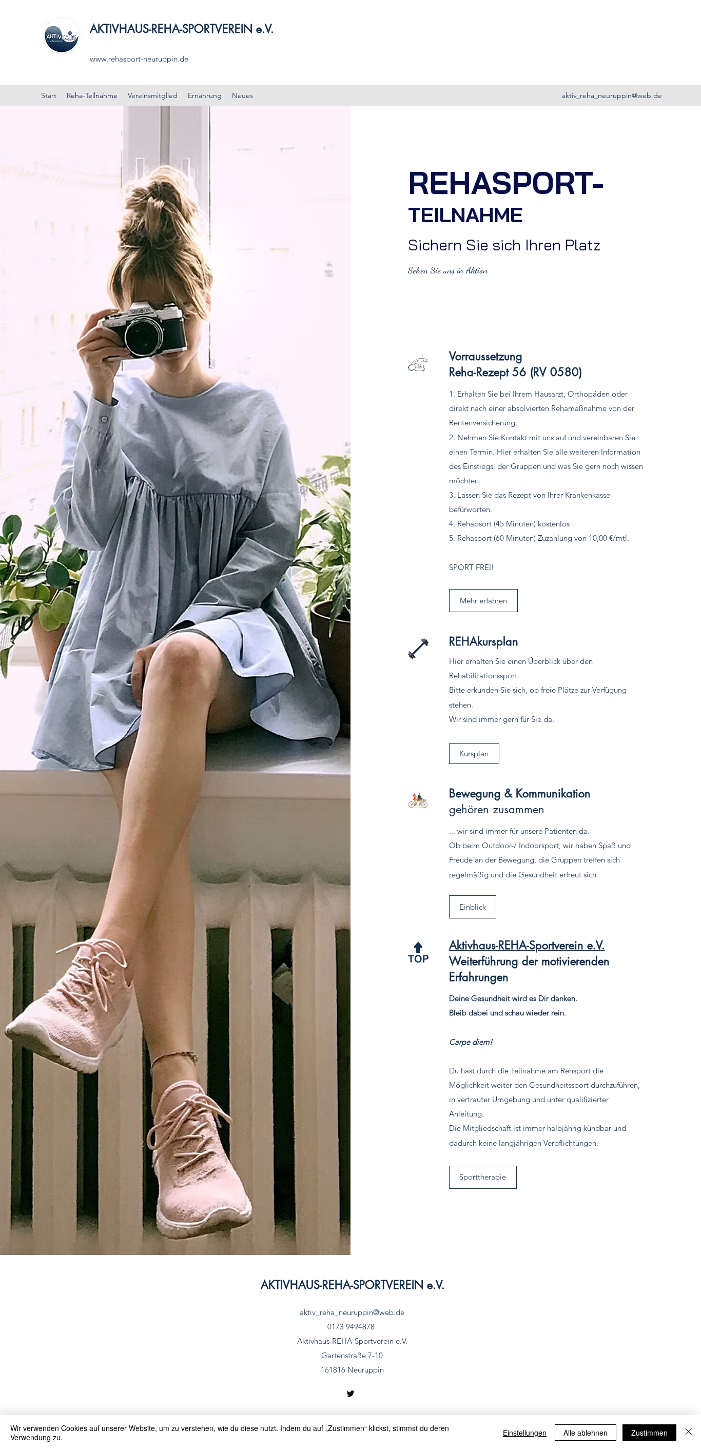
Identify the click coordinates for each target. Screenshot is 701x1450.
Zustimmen (649, 1432)
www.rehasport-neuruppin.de (139, 59)
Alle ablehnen (585, 1432)
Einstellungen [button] (525, 1432)
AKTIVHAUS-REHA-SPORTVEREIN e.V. (182, 29)
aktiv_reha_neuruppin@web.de (612, 95)
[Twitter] (350, 1393)
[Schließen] (689, 1432)
